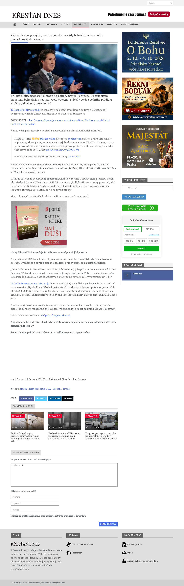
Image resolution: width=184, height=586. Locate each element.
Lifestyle (112, 24)
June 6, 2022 (73, 156)
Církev (25, 24)
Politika (37, 24)
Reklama (73, 535)
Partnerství (76, 553)
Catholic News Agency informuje (30, 283)
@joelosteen (75, 138)
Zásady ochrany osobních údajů (142, 561)
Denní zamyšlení (129, 24)
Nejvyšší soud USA (40, 388)
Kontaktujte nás (134, 544)
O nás (16, 535)
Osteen (57, 388)
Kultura (65, 24)
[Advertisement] (64, 357)
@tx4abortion (47, 138)
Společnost (80, 24)
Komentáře (97, 24)
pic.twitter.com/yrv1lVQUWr (62, 149)
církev (23, 388)
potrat (66, 388)
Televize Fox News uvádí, (25, 109)
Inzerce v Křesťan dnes (82, 544)
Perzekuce (51, 24)
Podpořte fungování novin (56, 315)
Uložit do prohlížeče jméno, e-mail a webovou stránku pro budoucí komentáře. (49, 516)
